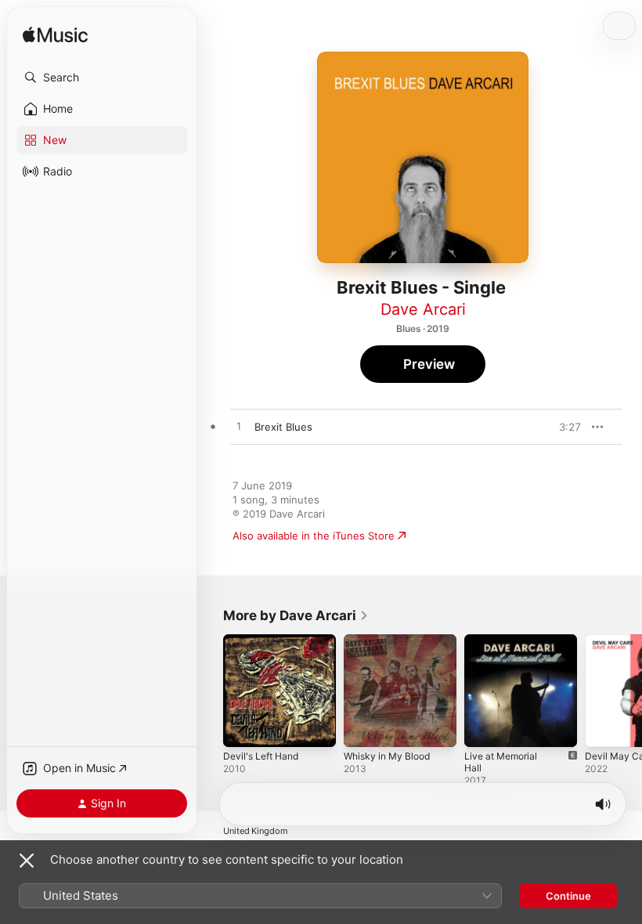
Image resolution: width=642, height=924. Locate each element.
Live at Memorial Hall (500, 762)
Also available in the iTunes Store (314, 535)
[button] (101, 77)
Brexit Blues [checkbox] (283, 426)
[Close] (27, 861)
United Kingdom (255, 831)
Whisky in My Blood (387, 756)
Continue (568, 896)
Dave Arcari (423, 309)
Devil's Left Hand (260, 756)
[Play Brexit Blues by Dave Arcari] (238, 427)
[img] (55, 36)
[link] (296, 615)
